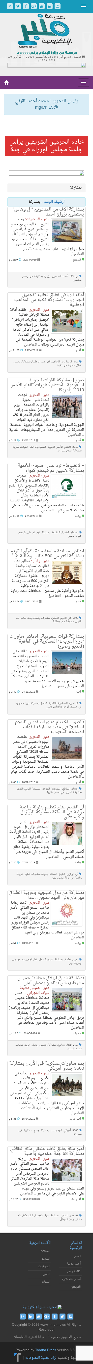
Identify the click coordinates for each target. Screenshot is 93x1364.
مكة (25, 1215)
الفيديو (45, 1259)
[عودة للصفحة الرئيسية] (46, 34)
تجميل (17, 361)
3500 (75, 1130)
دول (41, 959)
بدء (52, 1130)
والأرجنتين (63, 878)
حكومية (39, 1215)
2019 (75, 447)
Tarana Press (45, 1350)
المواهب (46, 361)
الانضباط (56, 532)
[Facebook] (26, 6)
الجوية (51, 447)
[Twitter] (18, 6)
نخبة (59, 365)
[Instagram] (57, 6)
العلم (32, 447)
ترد (38, 532)
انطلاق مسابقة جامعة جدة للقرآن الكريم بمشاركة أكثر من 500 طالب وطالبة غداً (47, 554)
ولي (70, 963)
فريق (27, 1045)
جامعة (37, 618)
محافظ (19, 1045)
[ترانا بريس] (17, 1358)
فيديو (74, 706)
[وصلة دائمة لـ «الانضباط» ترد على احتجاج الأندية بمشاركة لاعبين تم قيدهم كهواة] (67, 487)
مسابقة (70, 621)
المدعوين (57, 276)
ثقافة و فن (74, 1271)
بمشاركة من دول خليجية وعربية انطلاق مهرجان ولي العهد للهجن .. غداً (46, 895)
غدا (17, 618)
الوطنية (36, 361)
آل (77, 276)
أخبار (78, 350)
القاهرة (53, 703)
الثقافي (64, 1215)
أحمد (65, 276)
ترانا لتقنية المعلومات (41, 1358)
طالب (24, 618)
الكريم (63, 618)
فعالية (71, 365)
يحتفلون (77, 280)
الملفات (45, 1282)
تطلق (79, 365)
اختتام (67, 447)
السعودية (41, 447)
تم (34, 532)
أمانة (75, 361)
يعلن (54, 878)
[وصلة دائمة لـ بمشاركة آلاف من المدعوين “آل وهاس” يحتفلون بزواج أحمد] (67, 230)
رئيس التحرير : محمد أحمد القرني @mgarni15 (46, 104)
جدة (30, 618)
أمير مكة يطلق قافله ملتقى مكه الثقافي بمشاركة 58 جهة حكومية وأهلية (47, 1151)
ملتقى (78, 1219)
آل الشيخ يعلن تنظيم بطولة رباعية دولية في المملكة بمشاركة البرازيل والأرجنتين (52, 812)
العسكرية (63, 703)
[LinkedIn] (50, 6)
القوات (24, 447)
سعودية (19, 703)
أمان (76, 1045)
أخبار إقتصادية (71, 1279)
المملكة (53, 874)
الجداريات (66, 361)
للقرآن (78, 621)
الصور (46, 1274)
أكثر (70, 618)
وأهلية (70, 1219)
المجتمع (77, 260)
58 (76, 1215)
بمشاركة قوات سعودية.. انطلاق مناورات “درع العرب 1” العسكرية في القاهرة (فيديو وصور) (46, 641)
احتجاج (74, 532)
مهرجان (16, 959)
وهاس (25, 276)
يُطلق (62, 1219)
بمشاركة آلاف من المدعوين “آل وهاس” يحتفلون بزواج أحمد (48, 212)
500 (76, 618)
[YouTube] (42, 6)
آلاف (72, 276)
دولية (20, 874)
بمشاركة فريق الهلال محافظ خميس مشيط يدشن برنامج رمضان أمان (50, 980)
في (80, 706)
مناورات (61, 450)
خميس (43, 1045)
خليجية (49, 959)
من (31, 276)
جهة (47, 1215)
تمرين (68, 792)
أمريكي (67, 1130)
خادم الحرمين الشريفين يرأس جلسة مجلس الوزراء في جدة (46, 145)
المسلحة (36, 789)
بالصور (20, 789)
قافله (30, 1215)
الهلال (69, 1045)
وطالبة (56, 621)
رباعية (78, 878)
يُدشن (70, 1048)
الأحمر (59, 447)
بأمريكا (15, 447)
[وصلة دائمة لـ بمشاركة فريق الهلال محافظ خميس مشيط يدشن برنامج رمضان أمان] (67, 999)
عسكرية (28, 1130)
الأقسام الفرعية (40, 1243)
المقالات (45, 1251)
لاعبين (71, 536)
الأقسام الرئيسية (75, 1245)
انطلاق (55, 618)
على (29, 532)
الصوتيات (44, 1266)
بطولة (45, 874)
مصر (57, 792)
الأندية (65, 532)
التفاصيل (77, 254)
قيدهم (22, 532)
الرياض (56, 361)
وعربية (78, 963)
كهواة (79, 536)
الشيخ (62, 874)
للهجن (29, 959)
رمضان (34, 1045)
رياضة (77, 516)
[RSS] (10, 6)
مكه (19, 1215)
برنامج (61, 1045)
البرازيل (70, 874)
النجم (28, 789)
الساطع (66, 789)
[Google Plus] (34, 6)
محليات (77, 1033)
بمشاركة (38, 276)
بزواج (47, 276)
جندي (36, 1130)
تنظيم (28, 874)
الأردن (59, 1130)
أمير (72, 1215)
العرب (72, 703)
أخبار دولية (75, 1119)
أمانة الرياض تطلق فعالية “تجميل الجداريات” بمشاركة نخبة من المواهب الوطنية (49, 300)
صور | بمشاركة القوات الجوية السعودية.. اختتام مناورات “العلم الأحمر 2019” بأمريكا (47, 385)
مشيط (78, 1048)
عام (72, 1199)
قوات (66, 706)
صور (69, 450)
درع (27, 703)
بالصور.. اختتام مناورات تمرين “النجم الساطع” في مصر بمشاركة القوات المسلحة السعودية (49, 727)
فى (20, 1130)
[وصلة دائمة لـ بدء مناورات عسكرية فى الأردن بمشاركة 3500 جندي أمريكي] (67, 1084)
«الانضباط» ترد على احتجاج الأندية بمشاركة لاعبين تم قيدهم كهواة (51, 468)
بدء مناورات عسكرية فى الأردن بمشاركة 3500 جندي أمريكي (46, 1066)
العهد (75, 959)
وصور (49, 706)
